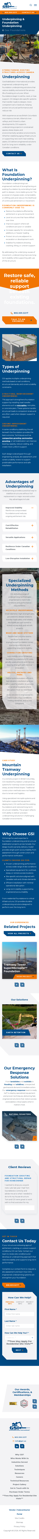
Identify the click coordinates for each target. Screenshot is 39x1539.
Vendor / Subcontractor (19, 1510)
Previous (17, 985)
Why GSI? (19, 1455)
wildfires (20, 1084)
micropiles (22, 405)
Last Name (11, 1321)
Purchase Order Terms (19, 1492)
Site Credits (19, 1518)
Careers (19, 1477)
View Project (24, 977)
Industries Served (20, 1462)
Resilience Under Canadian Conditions (18, 547)
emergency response (15, 1090)
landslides (15, 1082)
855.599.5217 (10, 12)
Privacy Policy (19, 1527)
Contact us (28, 12)
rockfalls (27, 1082)
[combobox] (20, 1337)
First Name (11, 1309)
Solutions (19, 1466)
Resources (19, 1473)
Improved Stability (14, 508)
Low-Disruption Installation (18, 558)
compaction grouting (11, 438)
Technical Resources (19, 1481)
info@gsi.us (20, 1441)
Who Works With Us (20, 1458)
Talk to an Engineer (18, 320)
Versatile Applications (15, 537)
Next (22, 985)
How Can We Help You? (17, 1333)
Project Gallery (19, 1484)
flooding (8, 1084)
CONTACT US (13, 154)
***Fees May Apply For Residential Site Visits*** (19, 1497)
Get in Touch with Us (19, 1488)
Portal (19, 1514)
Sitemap (19, 1522)
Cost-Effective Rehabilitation (12, 526)
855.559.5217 (20, 313)
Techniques (19, 1470)
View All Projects (18, 934)
